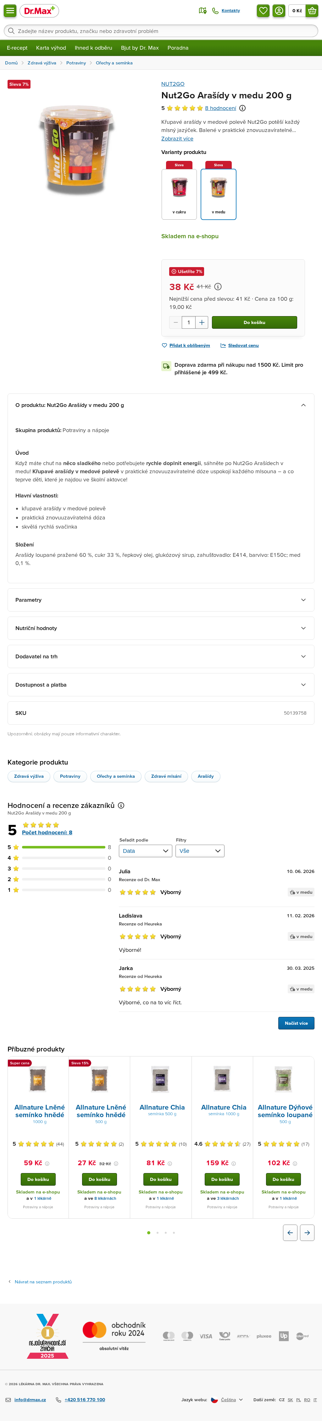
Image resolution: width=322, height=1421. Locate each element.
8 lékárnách (105, 1198)
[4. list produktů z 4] (174, 1233)
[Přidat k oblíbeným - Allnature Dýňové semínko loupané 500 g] (307, 1064)
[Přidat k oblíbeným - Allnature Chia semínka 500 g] (184, 1064)
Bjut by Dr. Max (140, 47)
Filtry (181, 839)
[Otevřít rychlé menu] (10, 10)
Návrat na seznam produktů (43, 1281)
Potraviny (70, 776)
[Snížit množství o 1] (175, 322)
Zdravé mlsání (166, 776)
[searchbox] (161, 31)
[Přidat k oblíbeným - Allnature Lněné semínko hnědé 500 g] (123, 1064)
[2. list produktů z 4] (157, 1233)
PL (298, 1399)
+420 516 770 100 (85, 1399)
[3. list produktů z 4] (166, 1233)
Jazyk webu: (194, 1399)
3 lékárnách (228, 1198)
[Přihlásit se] (279, 10)
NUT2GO (173, 83)
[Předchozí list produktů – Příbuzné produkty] (290, 1233)
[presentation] (38, 1079)
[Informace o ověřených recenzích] (242, 108)
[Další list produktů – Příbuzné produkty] (307, 1233)
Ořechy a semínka (116, 776)
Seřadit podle (133, 839)
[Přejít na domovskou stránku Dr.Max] (39, 10)
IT (315, 1399)
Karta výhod (51, 47)
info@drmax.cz (30, 1399)
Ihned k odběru (93, 47)
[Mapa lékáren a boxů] (203, 10)
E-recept (17, 47)
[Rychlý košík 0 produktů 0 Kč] (312, 10)
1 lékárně (42, 1198)
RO (307, 1399)
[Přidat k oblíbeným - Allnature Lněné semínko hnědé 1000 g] (61, 1064)
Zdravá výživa (29, 776)
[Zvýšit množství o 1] (202, 322)
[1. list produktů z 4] (148, 1232)
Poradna (178, 47)
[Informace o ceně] (218, 287)
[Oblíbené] (263, 10)
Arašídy (206, 776)
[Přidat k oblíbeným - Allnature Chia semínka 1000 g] (246, 1064)
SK (290, 1399)
